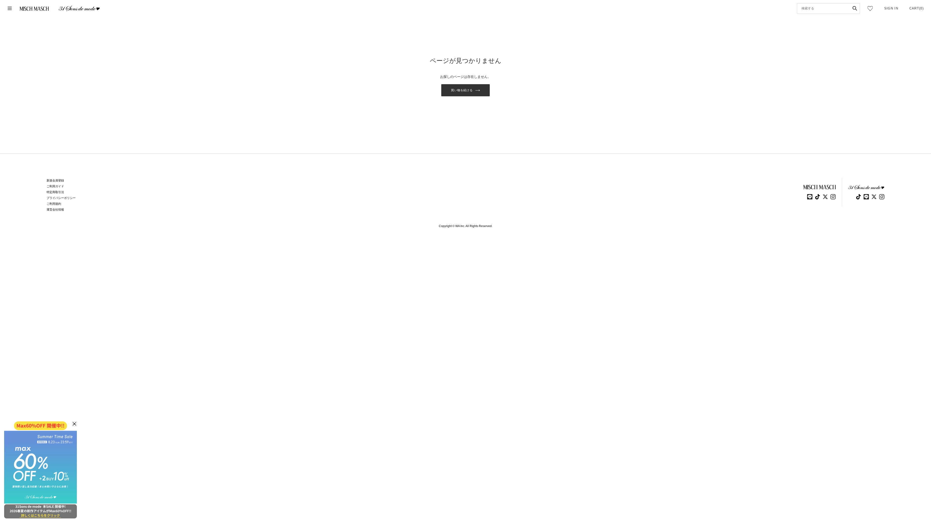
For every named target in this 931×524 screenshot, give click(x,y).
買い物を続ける (462, 90)
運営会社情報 (55, 209)
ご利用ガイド (55, 186)
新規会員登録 (55, 180)
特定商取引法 (55, 192)
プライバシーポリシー (61, 198)
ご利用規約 (54, 203)
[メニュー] (9, 8)
